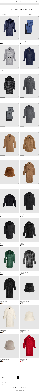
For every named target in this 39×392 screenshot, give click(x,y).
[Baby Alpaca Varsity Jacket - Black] (0, 216)
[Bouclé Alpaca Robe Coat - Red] (20, 361)
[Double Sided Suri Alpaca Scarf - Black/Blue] (20, 43)
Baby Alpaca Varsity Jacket (4, 214)
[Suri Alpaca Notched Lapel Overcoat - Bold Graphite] (2, 245)
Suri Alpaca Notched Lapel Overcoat (5, 41)
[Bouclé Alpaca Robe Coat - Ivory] (2, 303)
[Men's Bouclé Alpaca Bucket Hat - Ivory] (20, 332)
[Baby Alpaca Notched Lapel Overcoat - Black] (20, 216)
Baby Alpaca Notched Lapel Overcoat (25, 70)
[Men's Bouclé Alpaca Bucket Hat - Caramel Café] (2, 361)
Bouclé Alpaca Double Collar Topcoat (25, 243)
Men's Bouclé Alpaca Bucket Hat (24, 301)
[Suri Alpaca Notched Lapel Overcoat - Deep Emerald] (0, 274)
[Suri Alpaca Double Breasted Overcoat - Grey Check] (20, 274)
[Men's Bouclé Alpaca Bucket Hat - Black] (20, 303)
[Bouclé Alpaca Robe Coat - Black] (0, 303)
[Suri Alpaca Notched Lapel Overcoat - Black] (1, 43)
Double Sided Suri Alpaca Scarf (24, 41)
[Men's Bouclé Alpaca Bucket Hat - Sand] (22, 303)
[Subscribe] (18, 377)
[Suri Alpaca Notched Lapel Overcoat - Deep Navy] (0, 43)
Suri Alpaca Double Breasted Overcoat (25, 272)
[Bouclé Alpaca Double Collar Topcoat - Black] (20, 245)
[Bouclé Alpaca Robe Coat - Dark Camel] (1, 303)
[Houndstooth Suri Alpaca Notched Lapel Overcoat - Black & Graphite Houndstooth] (2, 43)
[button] (2, 2)
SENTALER (18, 390)
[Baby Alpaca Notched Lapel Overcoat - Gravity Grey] (22, 216)
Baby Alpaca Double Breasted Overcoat (5, 70)
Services (3, 369)
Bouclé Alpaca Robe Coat (3, 301)
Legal (3, 372)
